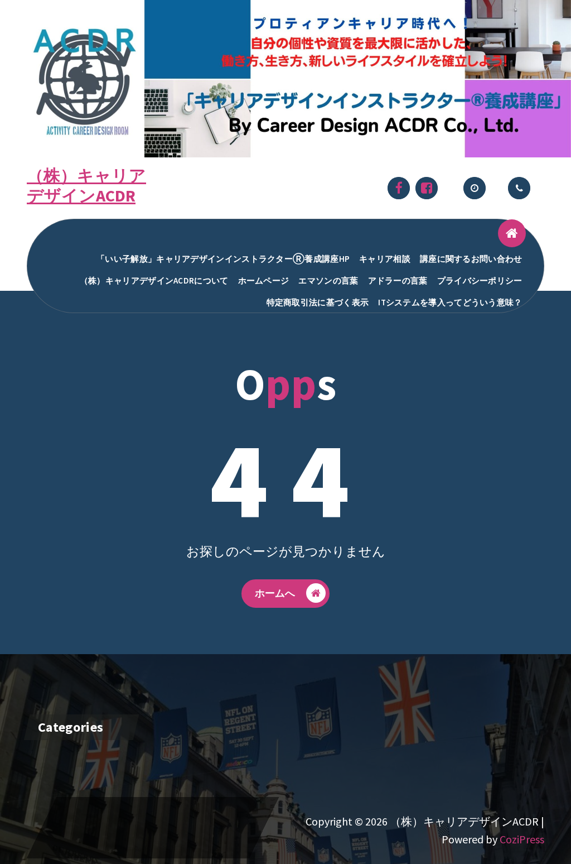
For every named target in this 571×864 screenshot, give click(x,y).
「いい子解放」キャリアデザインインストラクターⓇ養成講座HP (223, 258)
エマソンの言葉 (328, 280)
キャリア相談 (384, 258)
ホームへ (275, 593)
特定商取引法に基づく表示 (318, 302)
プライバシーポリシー (479, 280)
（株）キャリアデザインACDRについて (154, 280)
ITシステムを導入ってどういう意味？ (450, 302)
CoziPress (522, 839)
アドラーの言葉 (398, 280)
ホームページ (263, 280)
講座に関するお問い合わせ (471, 258)
